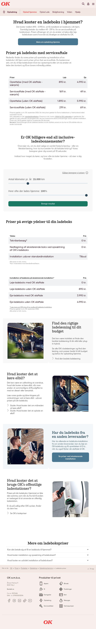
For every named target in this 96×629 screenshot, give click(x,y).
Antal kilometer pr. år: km (26, 179)
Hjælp (77, 12)
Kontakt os (10, 589)
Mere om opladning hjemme (48, 42)
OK (11, 568)
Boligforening (58, 12)
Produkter (24, 568)
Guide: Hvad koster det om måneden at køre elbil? (27, 406)
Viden (69, 12)
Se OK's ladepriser (18, 513)
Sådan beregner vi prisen (73, 173)
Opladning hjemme (46, 568)
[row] (48, 83)
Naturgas (67, 600)
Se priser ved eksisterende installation (70, 457)
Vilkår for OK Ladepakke (63, 116)
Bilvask (66, 583)
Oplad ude (45, 12)
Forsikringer (68, 589)
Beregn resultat (48, 204)
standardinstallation (32, 116)
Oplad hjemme (30, 12)
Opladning (33, 568)
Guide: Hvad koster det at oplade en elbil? (26, 412)
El (44, 589)
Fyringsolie (47, 594)
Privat (16, 568)
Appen (46, 583)
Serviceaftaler (48, 606)
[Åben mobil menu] (93, 4)
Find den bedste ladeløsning (67, 358)
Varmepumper (69, 606)
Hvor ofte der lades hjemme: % (27, 191)
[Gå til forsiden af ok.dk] (6, 4)
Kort (65, 594)
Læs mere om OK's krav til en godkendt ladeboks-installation (31, 307)
